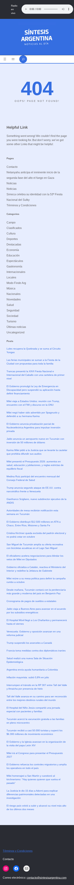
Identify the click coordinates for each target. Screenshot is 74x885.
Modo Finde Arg (16, 282)
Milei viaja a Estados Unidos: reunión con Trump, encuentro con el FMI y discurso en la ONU (33, 403)
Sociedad (12, 315)
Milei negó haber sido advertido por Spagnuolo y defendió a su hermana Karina (33, 414)
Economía (13, 250)
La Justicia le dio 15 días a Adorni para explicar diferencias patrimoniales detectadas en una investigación (32, 794)
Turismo (11, 321)
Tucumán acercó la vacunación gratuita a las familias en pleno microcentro (35, 721)
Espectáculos (15, 261)
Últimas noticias (16, 326)
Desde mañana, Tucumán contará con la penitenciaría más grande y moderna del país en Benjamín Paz (36, 591)
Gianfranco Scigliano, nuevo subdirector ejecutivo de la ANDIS (36, 501)
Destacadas (14, 244)
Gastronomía (14, 266)
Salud (10, 304)
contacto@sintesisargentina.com (46, 877)
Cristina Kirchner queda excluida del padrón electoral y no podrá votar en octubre (36, 535)
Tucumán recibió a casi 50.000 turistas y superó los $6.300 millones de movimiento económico (34, 732)
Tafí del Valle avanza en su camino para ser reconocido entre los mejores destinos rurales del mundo (37, 698)
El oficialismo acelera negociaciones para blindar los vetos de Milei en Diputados (35, 557)
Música (11, 288)
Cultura (11, 233)
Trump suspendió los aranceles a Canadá (29, 642)
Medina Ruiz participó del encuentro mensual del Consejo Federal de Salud (33, 478)
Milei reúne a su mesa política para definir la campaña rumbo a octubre (36, 580)
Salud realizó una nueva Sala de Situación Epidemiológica (29, 660)
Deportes (12, 239)
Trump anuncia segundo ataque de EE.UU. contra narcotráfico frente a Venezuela (34, 489)
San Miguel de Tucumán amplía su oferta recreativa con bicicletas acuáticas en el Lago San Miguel (35, 546)
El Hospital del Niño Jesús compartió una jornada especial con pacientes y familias (33, 709)
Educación (13, 255)
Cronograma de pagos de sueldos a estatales (31, 601)
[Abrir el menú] (5, 59)
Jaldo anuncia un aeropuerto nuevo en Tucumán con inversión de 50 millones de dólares (35, 440)
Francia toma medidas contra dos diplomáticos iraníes (36, 650)
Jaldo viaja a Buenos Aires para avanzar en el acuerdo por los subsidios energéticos (36, 610)
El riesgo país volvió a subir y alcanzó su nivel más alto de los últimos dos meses (36, 807)
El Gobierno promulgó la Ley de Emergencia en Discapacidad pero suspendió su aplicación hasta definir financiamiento (33, 390)
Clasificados (14, 228)
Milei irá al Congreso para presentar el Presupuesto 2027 (35, 755)
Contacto (12, 166)
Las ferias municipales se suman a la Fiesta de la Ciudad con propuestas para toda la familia (33, 362)
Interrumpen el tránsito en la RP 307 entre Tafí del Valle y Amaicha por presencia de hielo (37, 687)
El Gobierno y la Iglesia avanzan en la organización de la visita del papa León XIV (36, 743)
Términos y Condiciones (21, 205)
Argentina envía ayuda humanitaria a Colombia (32, 669)
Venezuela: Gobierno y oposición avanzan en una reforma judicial (34, 633)
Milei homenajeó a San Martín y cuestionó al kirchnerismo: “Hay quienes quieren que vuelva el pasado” (33, 779)
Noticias (12, 183)
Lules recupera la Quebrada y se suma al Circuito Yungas (34, 350)
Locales (11, 277)
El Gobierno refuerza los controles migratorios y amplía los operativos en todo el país (37, 766)
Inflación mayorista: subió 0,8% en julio (28, 677)
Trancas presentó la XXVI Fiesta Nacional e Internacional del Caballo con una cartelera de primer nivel (36, 375)
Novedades (14, 299)
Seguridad (13, 310)
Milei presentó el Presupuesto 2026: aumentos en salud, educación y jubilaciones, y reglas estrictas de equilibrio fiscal (35, 465)
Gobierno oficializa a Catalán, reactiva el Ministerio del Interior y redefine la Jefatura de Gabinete (36, 569)
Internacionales (16, 271)
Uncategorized (15, 332)
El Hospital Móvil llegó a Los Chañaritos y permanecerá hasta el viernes (37, 622)
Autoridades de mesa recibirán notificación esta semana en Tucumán (32, 512)
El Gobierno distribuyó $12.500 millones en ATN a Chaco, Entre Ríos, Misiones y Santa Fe (34, 523)
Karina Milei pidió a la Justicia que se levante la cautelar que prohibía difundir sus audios (37, 452)
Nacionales (13, 293)
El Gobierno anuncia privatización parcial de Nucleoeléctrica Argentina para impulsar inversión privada (33, 427)
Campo (11, 222)
